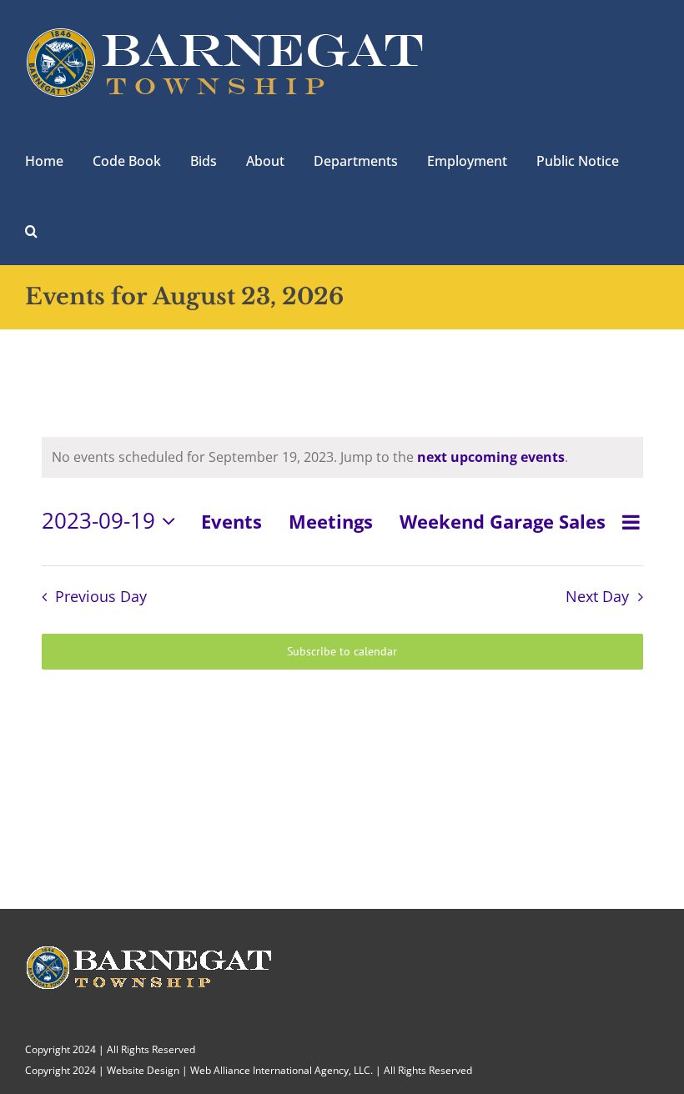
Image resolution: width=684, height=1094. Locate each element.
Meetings (331, 521)
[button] (31, 229)
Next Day (597, 596)
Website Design (143, 1070)
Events (231, 521)
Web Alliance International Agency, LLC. (281, 1070)
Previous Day (101, 596)
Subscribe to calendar (342, 652)
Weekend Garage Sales (503, 521)
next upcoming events (491, 457)
